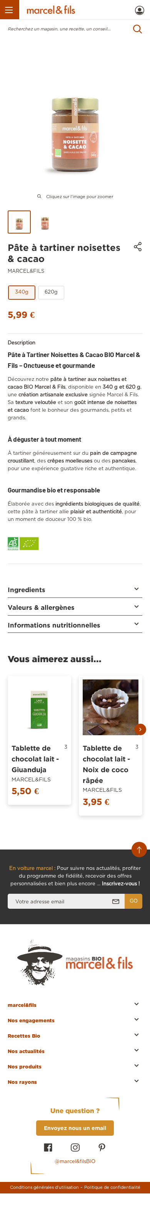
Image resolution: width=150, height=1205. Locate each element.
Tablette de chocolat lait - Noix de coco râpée (106, 764)
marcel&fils (26, 271)
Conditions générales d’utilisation (44, 1187)
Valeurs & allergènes (41, 607)
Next (140, 729)
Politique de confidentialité (112, 1187)
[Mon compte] (139, 10)
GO (134, 901)
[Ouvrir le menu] (9, 9)
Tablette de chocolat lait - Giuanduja (35, 758)
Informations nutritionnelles (54, 625)
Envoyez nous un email (75, 1128)
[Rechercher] (137, 29)
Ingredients (26, 589)
